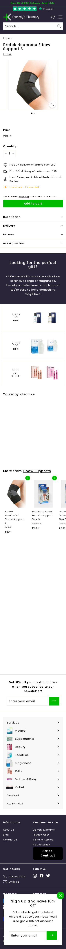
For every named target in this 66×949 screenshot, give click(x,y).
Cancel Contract (48, 853)
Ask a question (14, 243)
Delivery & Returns (44, 829)
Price (6, 130)
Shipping (24, 196)
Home (6, 38)
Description (12, 217)
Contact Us (10, 839)
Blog (6, 834)
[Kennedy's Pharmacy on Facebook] (41, 876)
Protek (7, 54)
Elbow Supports (37, 471)
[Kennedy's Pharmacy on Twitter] (48, 876)
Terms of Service (43, 839)
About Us (8, 829)
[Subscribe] (54, 701)
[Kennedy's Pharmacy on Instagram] (35, 876)
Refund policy (41, 844)
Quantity (9, 146)
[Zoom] (52, 104)
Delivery (9, 226)
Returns (8, 234)
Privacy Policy (41, 834)
